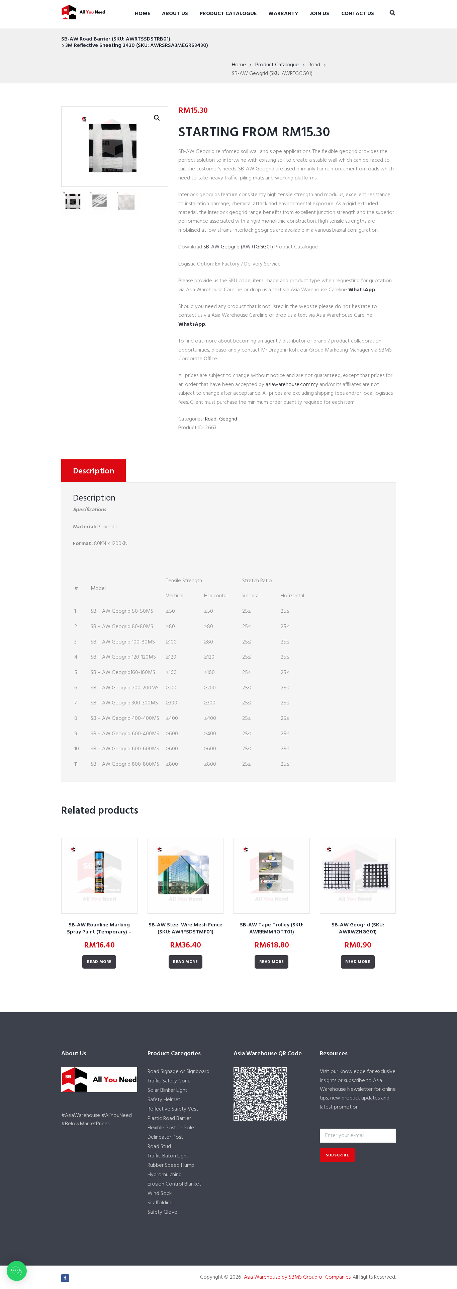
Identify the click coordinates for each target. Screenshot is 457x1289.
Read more (99, 962)
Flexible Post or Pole (171, 1128)
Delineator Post (165, 1137)
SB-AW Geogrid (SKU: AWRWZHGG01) (358, 928)
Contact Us (357, 13)
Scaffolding (160, 1203)
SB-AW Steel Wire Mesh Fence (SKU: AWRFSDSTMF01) (185, 928)
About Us (175, 13)
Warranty (283, 13)
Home (142, 13)
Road (314, 65)
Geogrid (228, 419)
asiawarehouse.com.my (292, 384)
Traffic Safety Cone (169, 1081)
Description (93, 471)
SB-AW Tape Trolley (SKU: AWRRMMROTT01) (271, 928)
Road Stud (159, 1146)
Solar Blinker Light (167, 1090)
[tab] (93, 470)
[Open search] (392, 13)
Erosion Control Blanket (174, 1184)
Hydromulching (165, 1174)
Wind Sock (160, 1193)
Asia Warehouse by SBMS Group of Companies (297, 1277)
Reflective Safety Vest (173, 1109)
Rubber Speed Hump (171, 1165)
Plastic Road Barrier (169, 1118)
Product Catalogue (228, 13)
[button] (17, 1271)
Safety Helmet (164, 1099)
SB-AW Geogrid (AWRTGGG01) (238, 247)
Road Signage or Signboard (178, 1071)
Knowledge (353, 1071)
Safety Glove (162, 1212)
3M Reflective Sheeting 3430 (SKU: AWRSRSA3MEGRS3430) (136, 45)
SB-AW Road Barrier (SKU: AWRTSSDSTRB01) (115, 39)
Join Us (319, 13)
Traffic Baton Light (168, 1156)
